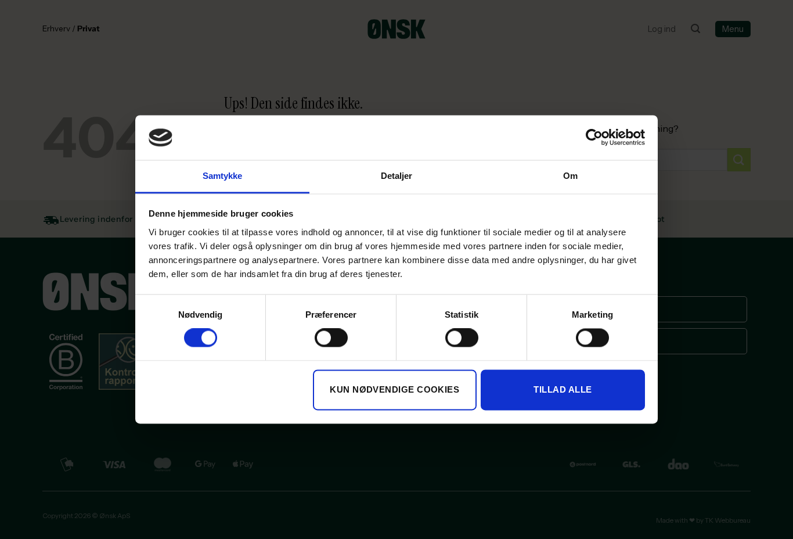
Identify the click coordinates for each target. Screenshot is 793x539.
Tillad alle (563, 389)
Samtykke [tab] (223, 176)
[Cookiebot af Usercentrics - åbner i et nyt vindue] (594, 137)
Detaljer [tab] (397, 176)
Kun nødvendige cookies (394, 389)
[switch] (331, 338)
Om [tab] (570, 176)
